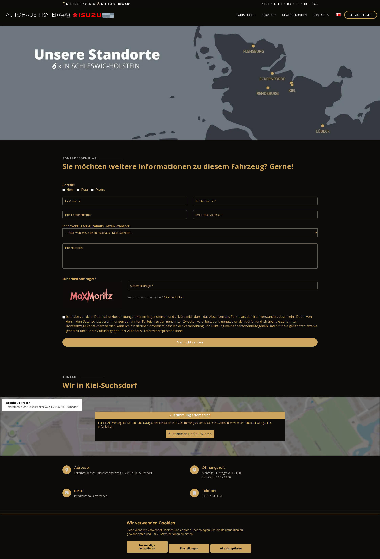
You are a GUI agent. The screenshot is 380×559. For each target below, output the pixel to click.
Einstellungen (189, 548)
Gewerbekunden (294, 15)
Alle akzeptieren (231, 548)
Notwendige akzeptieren (147, 547)
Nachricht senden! (190, 342)
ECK (315, 4)
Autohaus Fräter (32, 14)
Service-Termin (361, 15)
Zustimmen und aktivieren (190, 434)
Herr (70, 189)
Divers (100, 189)
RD (289, 4)
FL (297, 4)
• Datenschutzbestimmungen (114, 316)
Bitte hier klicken (174, 297)
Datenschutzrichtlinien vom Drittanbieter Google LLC (238, 423)
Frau (84, 189)
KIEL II (278, 4)
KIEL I (265, 4)
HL (306, 4)
